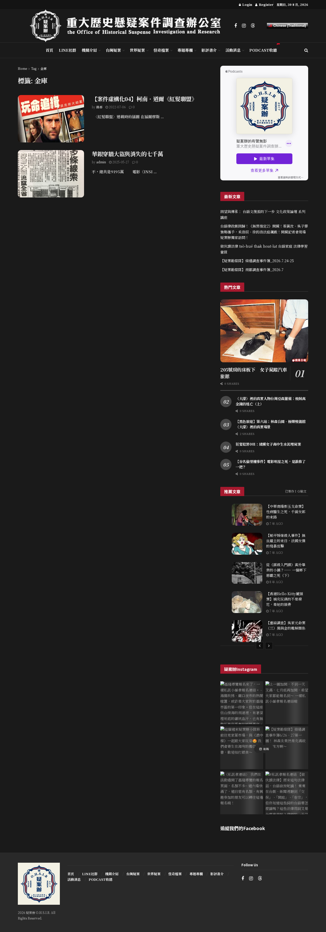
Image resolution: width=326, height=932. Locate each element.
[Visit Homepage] (128, 25)
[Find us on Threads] (253, 26)
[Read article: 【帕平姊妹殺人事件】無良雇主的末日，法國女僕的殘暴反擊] (247, 544)
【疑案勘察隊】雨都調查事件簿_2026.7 (251, 269)
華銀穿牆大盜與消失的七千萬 (127, 154)
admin (101, 162)
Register (265, 4)
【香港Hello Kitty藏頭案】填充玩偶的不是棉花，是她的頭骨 (284, 599)
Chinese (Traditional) (289, 26)
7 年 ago (276, 523)
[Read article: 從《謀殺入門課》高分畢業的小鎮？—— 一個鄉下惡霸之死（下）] (247, 573)
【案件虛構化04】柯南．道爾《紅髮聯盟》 (144, 99)
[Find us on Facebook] (235, 26)
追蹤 (265, 749)
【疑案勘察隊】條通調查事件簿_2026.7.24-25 (257, 260)
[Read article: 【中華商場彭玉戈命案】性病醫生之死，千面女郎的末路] (247, 515)
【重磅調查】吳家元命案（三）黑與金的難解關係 (285, 625)
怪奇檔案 (161, 50)
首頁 (49, 50)
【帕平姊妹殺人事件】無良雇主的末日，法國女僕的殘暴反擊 (285, 541)
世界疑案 (137, 50)
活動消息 (233, 50)
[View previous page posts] (260, 645)
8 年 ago (276, 582)
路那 (99, 107)
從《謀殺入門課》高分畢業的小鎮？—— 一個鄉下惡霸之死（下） (286, 570)
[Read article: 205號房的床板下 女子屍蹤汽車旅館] (264, 330)
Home (22, 68)
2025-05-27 (120, 162)
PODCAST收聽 (263, 50)
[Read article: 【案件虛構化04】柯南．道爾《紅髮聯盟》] (51, 118)
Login (246, 4)
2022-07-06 (117, 107)
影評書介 (209, 50)
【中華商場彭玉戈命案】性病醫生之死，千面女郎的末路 (285, 512)
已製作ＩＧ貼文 (295, 491)
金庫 (43, 68)
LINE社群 (67, 50)
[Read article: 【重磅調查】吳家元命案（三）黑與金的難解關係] (247, 631)
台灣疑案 (113, 50)
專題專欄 (185, 50)
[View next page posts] (269, 645)
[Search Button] (306, 50)
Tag (33, 68)
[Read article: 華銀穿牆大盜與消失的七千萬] (51, 173)
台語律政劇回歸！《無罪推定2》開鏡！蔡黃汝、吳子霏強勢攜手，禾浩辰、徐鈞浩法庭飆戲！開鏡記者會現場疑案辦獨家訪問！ (264, 231)
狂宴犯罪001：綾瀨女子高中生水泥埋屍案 (268, 444)
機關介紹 (89, 50)
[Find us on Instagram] (244, 26)
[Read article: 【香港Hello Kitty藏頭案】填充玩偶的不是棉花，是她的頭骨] (247, 602)
